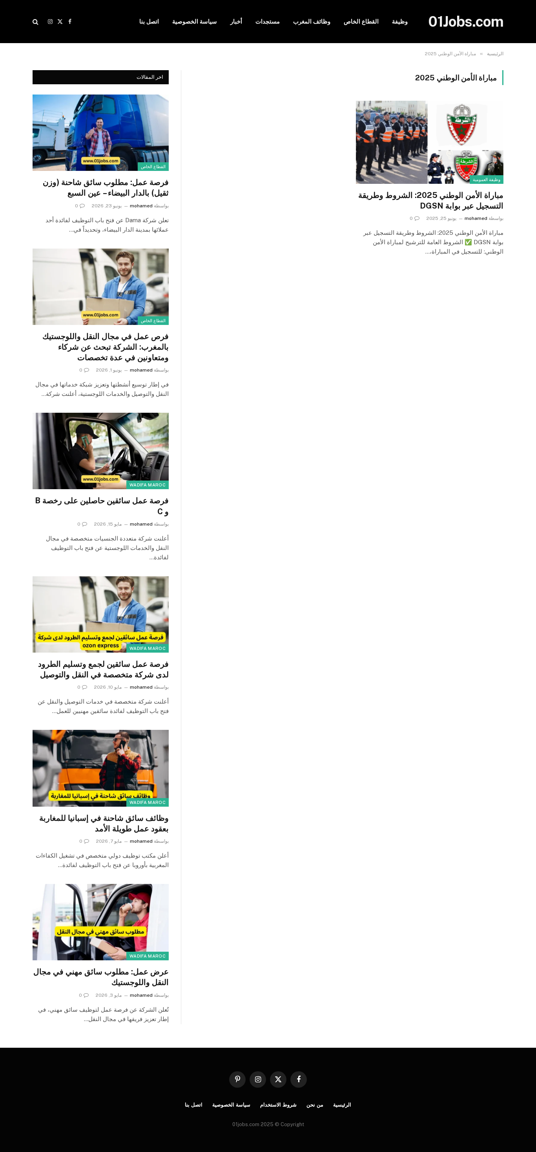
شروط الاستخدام (278, 1105)
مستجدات (267, 21)
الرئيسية (342, 1105)
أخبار (236, 21)
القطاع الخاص (361, 21)
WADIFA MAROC (147, 485)
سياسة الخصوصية (194, 21)
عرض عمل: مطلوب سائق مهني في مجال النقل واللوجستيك (101, 977)
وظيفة (400, 21)
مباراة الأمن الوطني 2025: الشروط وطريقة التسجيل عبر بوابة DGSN (430, 200)
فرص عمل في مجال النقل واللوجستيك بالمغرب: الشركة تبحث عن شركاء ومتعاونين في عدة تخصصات (105, 347)
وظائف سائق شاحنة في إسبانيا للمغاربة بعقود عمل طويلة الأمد (104, 823)
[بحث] (36, 22)
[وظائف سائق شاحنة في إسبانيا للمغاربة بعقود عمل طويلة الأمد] (101, 768)
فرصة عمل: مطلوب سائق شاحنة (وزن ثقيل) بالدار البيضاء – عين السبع (106, 188)
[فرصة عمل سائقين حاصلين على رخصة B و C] (101, 451)
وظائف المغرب (311, 21)
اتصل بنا (149, 21)
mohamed (476, 218)
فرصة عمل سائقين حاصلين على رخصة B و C (102, 506)
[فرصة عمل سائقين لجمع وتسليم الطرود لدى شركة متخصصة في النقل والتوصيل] (101, 614)
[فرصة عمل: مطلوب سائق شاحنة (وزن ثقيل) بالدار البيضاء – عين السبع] (101, 132)
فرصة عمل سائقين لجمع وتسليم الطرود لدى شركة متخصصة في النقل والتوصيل (103, 669)
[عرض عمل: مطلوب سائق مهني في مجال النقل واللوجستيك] (101, 922)
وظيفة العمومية (486, 179)
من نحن (314, 1105)
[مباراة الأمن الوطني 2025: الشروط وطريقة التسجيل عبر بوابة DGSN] (429, 142)
